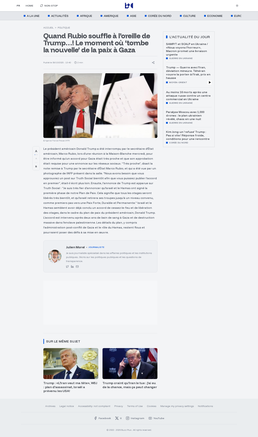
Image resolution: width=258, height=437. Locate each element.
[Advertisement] (72, 304)
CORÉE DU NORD (159, 16)
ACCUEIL (48, 27)
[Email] (77, 266)
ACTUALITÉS (59, 16)
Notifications (205, 406)
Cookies (151, 406)
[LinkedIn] (72, 266)
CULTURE (189, 16)
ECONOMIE (215, 16)
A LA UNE (33, 16)
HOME (29, 5)
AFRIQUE (86, 16)
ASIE (133, 16)
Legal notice (66, 406)
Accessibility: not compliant (94, 406)
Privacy (118, 406)
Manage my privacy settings (177, 406)
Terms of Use (135, 406)
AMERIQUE (111, 16)
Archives (50, 406)
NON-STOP (51, 5)
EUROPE (240, 16)
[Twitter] (67, 266)
